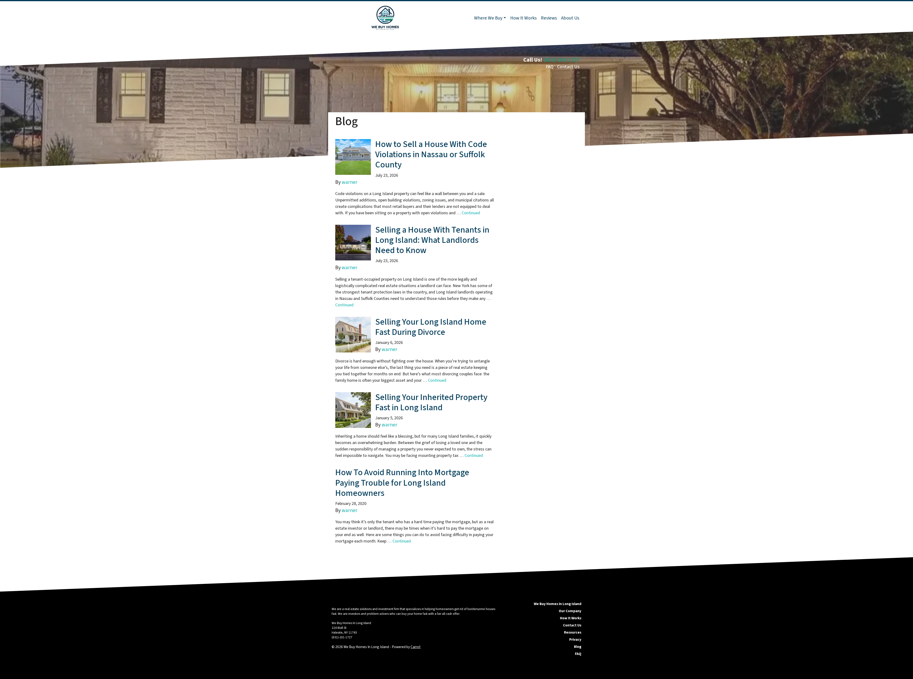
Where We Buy (488, 18)
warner (349, 182)
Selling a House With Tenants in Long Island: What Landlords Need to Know (432, 240)
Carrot (416, 647)
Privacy (575, 639)
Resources (572, 632)
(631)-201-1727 (561, 60)
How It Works (523, 18)
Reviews (549, 18)
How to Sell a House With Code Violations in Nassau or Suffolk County (431, 154)
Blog (577, 646)
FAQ (550, 67)
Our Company (570, 611)
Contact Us (568, 67)
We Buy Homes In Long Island (557, 603)
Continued (471, 213)
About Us (570, 18)
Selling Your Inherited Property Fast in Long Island (431, 402)
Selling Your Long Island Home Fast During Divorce (430, 327)
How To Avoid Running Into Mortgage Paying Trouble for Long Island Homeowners (402, 482)
